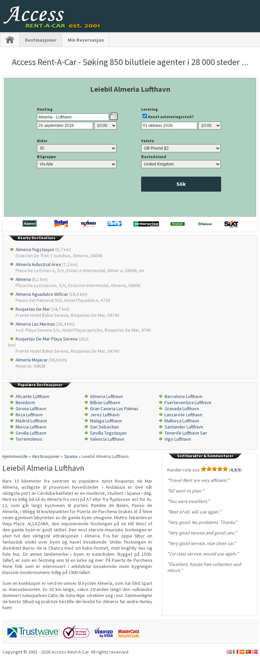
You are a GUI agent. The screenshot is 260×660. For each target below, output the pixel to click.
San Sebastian (104, 427)
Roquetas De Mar (33, 309)
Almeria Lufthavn (106, 396)
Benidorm (25, 402)
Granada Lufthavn (182, 408)
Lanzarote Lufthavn (183, 415)
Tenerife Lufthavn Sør (186, 433)
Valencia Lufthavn (107, 439)
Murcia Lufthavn (31, 427)
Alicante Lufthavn (32, 396)
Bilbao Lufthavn (105, 402)
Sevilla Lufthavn (31, 433)
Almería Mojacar (32, 360)
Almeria (23, 279)
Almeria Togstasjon (35, 249)
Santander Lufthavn (184, 427)
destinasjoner (41, 40)
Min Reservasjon (86, 40)
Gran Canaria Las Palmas (114, 408)
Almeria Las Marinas (35, 324)
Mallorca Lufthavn (182, 421)
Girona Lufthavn (31, 408)
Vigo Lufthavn (178, 439)
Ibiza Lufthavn (29, 415)
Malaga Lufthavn (106, 421)
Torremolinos (29, 439)
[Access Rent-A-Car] (52, 27)
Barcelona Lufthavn (183, 396)
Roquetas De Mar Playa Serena (47, 339)
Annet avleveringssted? (171, 116)
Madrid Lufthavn (31, 421)
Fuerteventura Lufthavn (188, 402)
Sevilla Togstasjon (108, 433)
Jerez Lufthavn (105, 415)
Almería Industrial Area (38, 264)
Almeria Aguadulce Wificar (42, 294)
